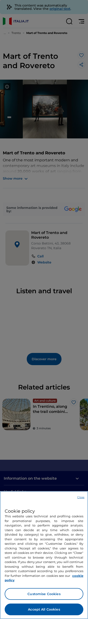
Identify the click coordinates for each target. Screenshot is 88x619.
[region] (44, 555)
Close (80, 497)
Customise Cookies (43, 594)
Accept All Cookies (44, 609)
